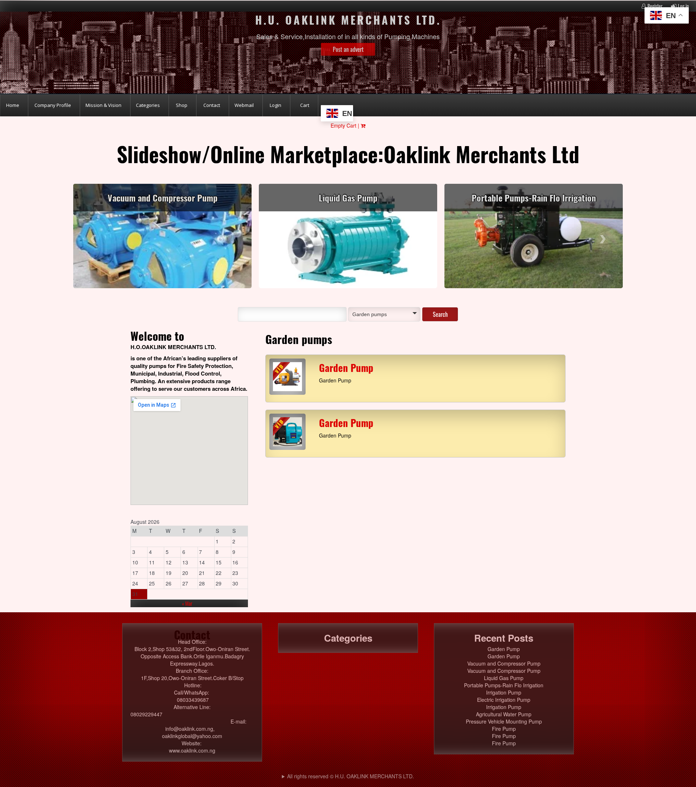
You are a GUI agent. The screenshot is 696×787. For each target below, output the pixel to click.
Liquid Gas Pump (348, 197)
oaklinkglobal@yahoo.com (192, 736)
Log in (683, 6)
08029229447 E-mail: (192, 718)
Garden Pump (346, 367)
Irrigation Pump (503, 692)
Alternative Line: (192, 707)
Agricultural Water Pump (503, 714)
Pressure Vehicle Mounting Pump (504, 721)
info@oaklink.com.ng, (192, 728)
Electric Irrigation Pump (503, 699)
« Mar (187, 603)
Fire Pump (504, 728)
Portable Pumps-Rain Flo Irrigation (534, 197)
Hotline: (193, 685)
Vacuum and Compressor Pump (163, 197)
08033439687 (192, 699)
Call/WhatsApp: (192, 692)
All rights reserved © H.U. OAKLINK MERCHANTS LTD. (350, 776)
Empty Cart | (346, 125)
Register (655, 6)
